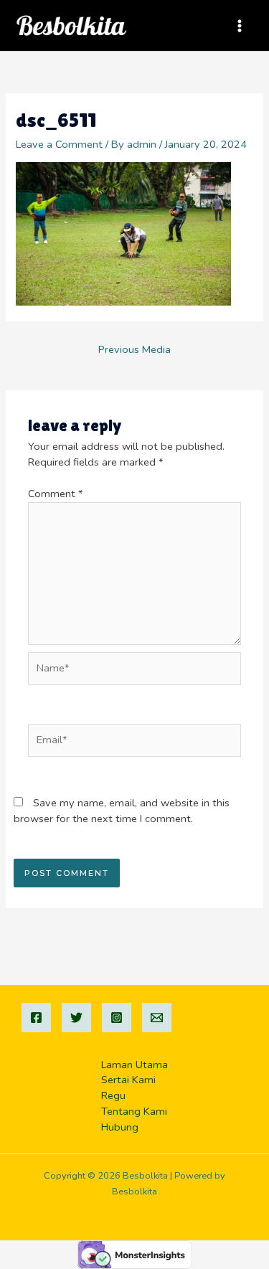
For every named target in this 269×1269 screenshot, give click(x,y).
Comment (55, 493)
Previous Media (134, 349)
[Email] (156, 1017)
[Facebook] (36, 1017)
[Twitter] (76, 1017)
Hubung (119, 1127)
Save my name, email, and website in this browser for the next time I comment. (122, 811)
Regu (113, 1095)
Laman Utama (134, 1064)
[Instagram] (116, 1017)
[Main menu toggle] (240, 26)
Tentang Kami (134, 1111)
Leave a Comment (59, 144)
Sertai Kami (128, 1079)
